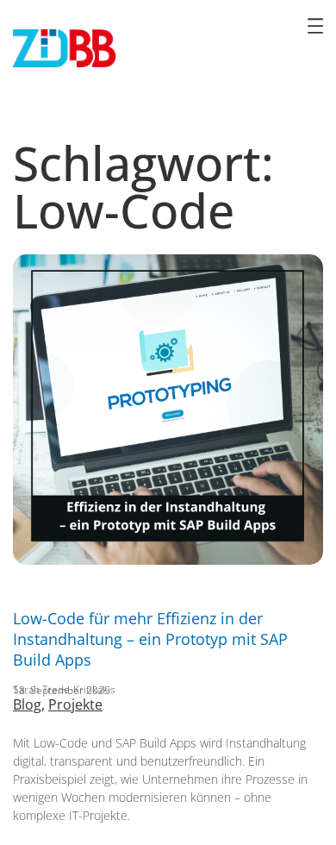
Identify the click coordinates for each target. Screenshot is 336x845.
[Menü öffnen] (315, 26)
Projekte (75, 704)
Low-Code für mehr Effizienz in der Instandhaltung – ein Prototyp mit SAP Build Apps (150, 639)
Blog (27, 704)
